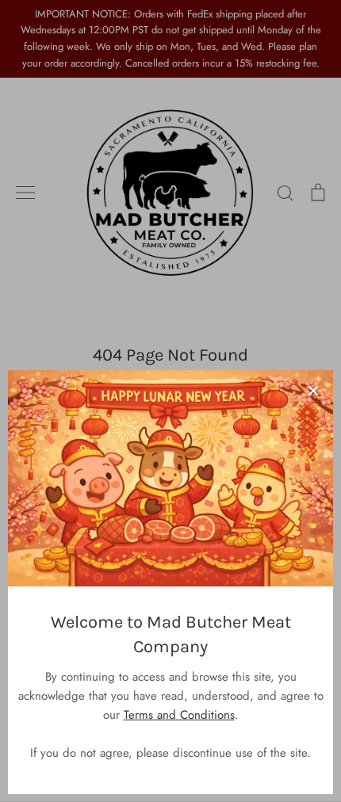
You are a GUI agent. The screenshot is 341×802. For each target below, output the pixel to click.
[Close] (313, 389)
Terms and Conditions (179, 715)
